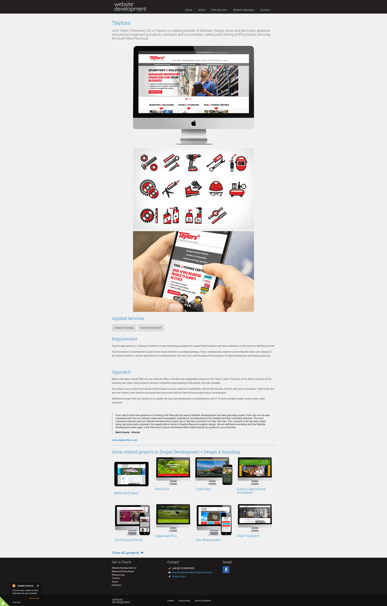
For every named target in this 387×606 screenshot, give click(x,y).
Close (38, 586)
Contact (265, 9)
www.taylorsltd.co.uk (124, 440)
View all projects (126, 552)
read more (16, 602)
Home (188, 9)
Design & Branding (124, 327)
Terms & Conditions (203, 601)
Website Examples (243, 9)
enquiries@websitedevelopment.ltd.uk (192, 572)
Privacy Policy (184, 601)
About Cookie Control (14, 585)
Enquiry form (178, 576)
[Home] (130, 11)
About (201, 9)
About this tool (34, 598)
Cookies (170, 601)
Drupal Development (151, 327)
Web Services (219, 9)
